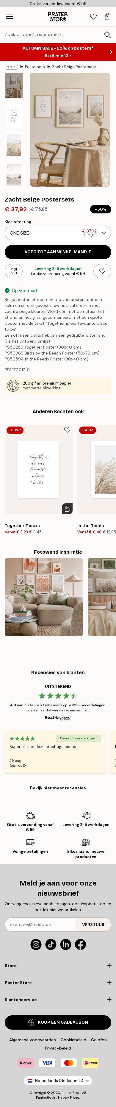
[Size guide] (14, 271)
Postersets (35, 66)
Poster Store (71, 1093)
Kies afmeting (18, 221)
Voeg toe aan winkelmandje (58, 251)
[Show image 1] (14, 85)
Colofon (99, 1039)
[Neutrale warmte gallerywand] (44, 597)
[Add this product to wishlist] (102, 271)
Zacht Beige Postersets (74, 66)
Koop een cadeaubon (63, 1022)
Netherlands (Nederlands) (59, 1080)
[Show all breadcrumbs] (11, 67)
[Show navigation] (9, 16)
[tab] (93, 16)
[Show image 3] (14, 144)
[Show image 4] (14, 174)
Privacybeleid (58, 1048)
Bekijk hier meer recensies (58, 788)
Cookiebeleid (73, 1039)
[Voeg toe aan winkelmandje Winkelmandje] (67, 508)
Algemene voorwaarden (32, 1039)
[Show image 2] (14, 115)
